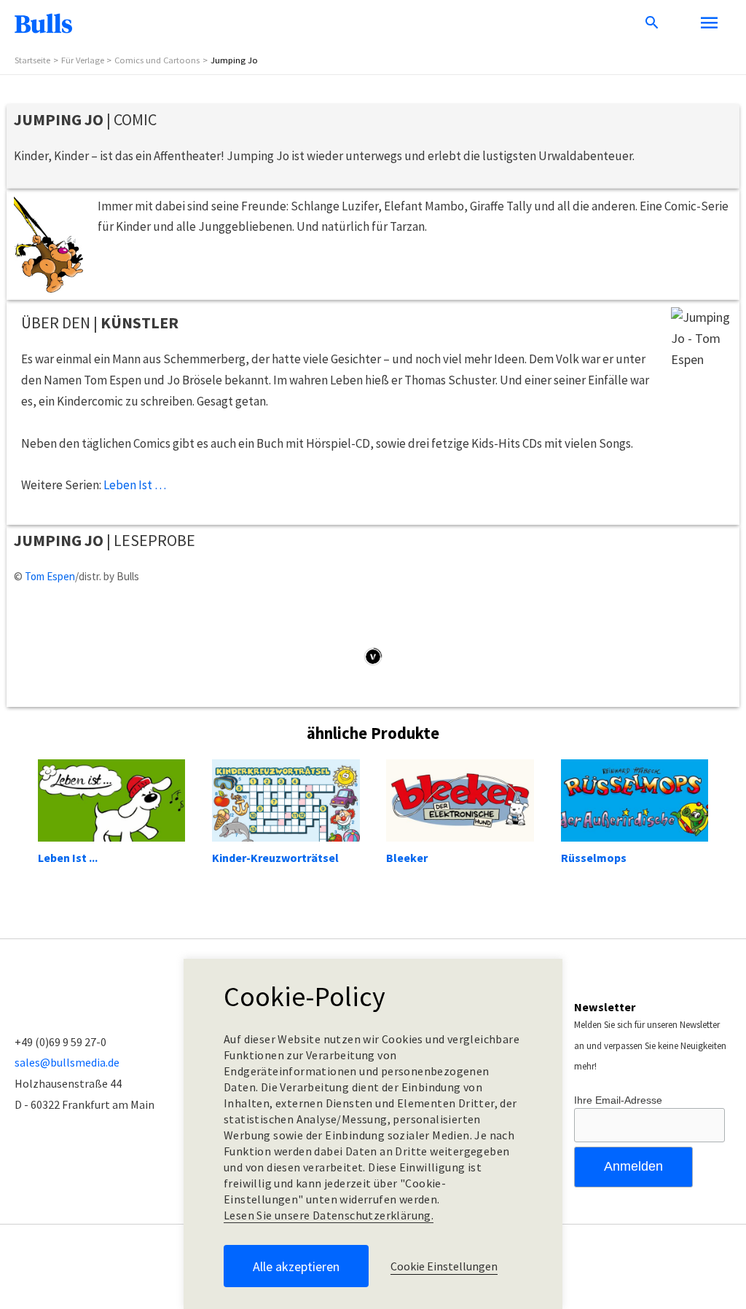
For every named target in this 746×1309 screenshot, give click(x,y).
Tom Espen (50, 576)
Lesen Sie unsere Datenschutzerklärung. (328, 1215)
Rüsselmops (594, 857)
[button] (651, 23)
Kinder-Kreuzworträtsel (275, 857)
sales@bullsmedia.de (67, 1062)
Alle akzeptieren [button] (296, 1266)
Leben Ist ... (68, 857)
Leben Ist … (134, 485)
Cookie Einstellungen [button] (444, 1266)
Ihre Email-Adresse (618, 1100)
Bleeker (407, 857)
